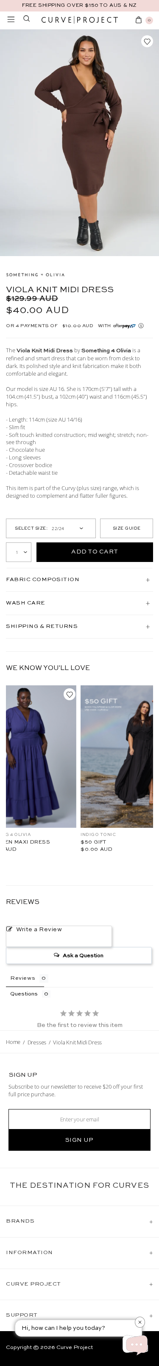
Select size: (31, 528)
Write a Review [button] (39, 930)
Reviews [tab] (22, 978)
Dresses (37, 1042)
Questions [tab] (24, 994)
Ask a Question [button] (83, 955)
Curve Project (74, 1347)
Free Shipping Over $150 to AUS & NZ (79, 5)
